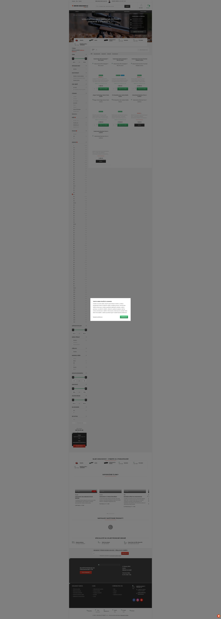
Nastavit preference (97, 317)
